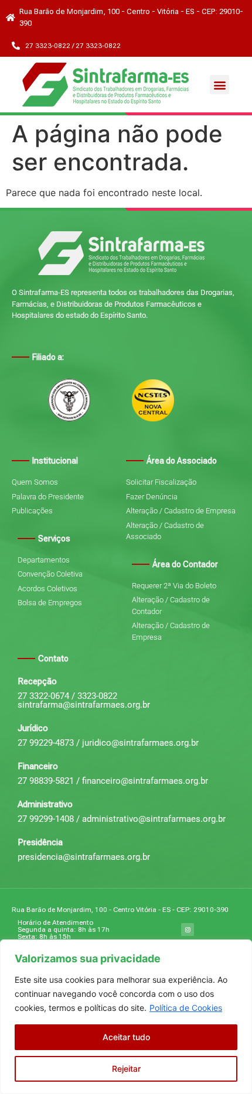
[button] (219, 84)
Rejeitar (126, 1069)
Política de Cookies (185, 1008)
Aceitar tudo (126, 1037)
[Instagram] (187, 929)
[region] (126, 1016)
